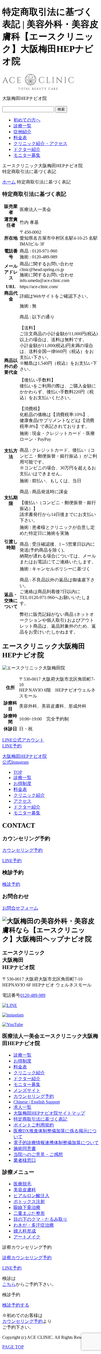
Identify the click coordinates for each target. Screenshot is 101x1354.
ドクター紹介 (26, 149)
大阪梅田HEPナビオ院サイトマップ (49, 1113)
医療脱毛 (22, 1183)
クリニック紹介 (29, 795)
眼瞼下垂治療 (26, 1207)
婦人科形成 (24, 1231)
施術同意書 (24, 1148)
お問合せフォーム (20, 908)
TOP (17, 772)
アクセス (22, 801)
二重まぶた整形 (29, 1213)
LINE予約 (12, 860)
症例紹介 (22, 131)
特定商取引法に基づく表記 (40, 1119)
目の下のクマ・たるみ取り (40, 1219)
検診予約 (11, 884)
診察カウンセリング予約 (27, 1257)
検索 (61, 109)
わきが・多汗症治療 (33, 1225)
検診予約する (15, 1305)
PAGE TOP (13, 1346)
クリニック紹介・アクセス (40, 143)
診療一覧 (22, 125)
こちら (9, 1284)
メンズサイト (26, 1090)
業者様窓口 (24, 1160)
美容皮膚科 (24, 1189)
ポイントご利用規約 (33, 1125)
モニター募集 (26, 155)
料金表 (20, 137)
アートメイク (26, 1236)
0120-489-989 (32, 995)
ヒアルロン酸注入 (31, 1195)
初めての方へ (26, 120)
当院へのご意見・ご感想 (38, 1154)
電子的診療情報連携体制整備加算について (56, 1142)
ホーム (9, 182)
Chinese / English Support (36, 1102)
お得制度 (22, 783)
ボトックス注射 (29, 1201)
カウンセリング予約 (22, 850)
